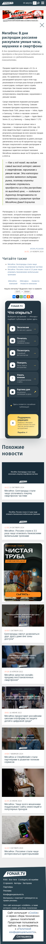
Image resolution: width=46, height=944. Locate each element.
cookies (26, 905)
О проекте (8, 883)
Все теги (13, 879)
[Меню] (42, 3)
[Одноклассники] (28, 296)
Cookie (33, 912)
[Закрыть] (42, 25)
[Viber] (31, 296)
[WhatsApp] (21, 296)
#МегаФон (12, 281)
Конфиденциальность (13, 894)
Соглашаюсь (23, 936)
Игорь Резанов (36, 249)
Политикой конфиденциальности (22, 930)
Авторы (17, 883)
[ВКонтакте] (14, 296)
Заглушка (27, 883)
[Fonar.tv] (7, 3)
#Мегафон (24, 281)
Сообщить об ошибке (28, 879)
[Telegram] (24, 296)
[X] (17, 296)
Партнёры (8, 887)
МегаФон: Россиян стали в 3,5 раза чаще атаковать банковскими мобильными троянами (25, 272)
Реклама (7, 890)
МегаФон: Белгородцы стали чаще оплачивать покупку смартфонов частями (25, 265)
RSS (5, 879)
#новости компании (28, 283)
